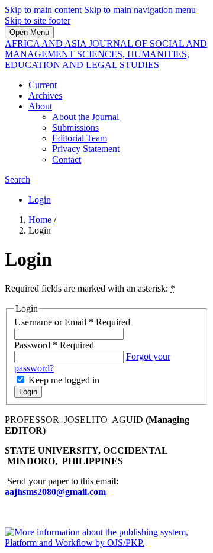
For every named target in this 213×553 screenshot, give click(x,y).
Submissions (75, 127)
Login (39, 200)
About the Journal (85, 117)
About (40, 106)
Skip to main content (43, 10)
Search (17, 179)
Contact (66, 159)
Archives (45, 95)
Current (42, 85)
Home (41, 220)
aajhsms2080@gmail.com (55, 492)
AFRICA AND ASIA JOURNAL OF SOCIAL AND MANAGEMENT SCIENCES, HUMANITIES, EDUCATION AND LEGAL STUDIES (106, 54)
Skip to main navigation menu (140, 10)
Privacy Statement (86, 149)
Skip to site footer (37, 20)
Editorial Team (79, 138)
